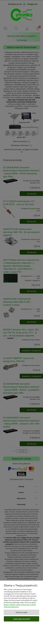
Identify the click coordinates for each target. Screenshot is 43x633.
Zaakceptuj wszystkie (21, 619)
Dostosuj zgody (21, 612)
